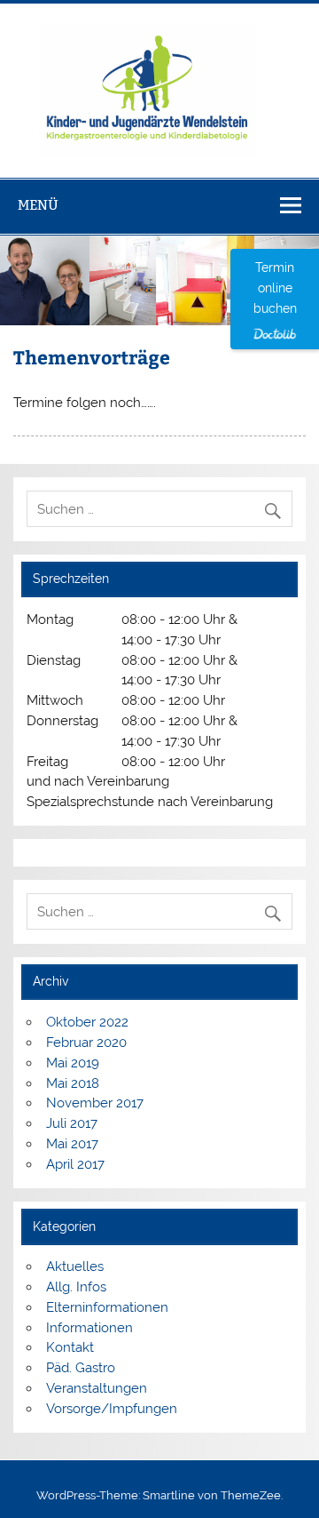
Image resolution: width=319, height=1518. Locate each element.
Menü (38, 204)
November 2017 (95, 1103)
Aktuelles (75, 1266)
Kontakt (70, 1347)
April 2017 (75, 1164)
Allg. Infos (76, 1287)
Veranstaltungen (96, 1388)
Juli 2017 (71, 1123)
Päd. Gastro (80, 1368)
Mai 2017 (72, 1144)
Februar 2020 (86, 1043)
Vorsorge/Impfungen (111, 1409)
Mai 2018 (72, 1083)
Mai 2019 (72, 1063)
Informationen (89, 1328)
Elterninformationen (107, 1307)
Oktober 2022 (87, 1022)
